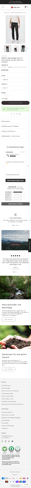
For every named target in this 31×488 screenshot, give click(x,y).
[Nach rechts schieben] (28, 49)
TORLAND (4, 56)
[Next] (28, 2)
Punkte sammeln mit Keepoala (10, 390)
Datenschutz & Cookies (7, 415)
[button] (4, 70)
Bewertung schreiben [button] (15, 204)
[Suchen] (28, 7)
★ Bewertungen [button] (29, 245)
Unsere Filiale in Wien (7, 398)
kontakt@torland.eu (7, 436)
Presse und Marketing (7, 425)
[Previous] (2, 2)
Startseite (6, 12)
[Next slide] (28, 166)
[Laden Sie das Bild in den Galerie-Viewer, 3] (23, 48)
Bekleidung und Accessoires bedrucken (12, 404)
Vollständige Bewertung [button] (12, 174)
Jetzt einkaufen (8, 319)
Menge (3, 92)
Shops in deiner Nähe (7, 396)
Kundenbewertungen (7, 393)
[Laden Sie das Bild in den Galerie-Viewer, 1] (7, 48)
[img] (9, 152)
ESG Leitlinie (4, 423)
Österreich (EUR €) (15, 472)
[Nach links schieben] (3, 49)
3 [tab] (16, 225)
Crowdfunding (5, 420)
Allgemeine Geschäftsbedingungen (11, 417)
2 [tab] (14, 225)
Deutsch (15, 474)
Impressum (4, 428)
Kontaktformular (6, 385)
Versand (10, 67)
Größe (3, 75)
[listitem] (15, 2)
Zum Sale (21, 2)
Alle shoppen (15, 244)
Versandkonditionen (6, 412)
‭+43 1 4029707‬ (5, 437)
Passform (4, 84)
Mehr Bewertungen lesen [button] (15, 180)
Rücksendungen (5, 388)
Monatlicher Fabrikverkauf (8, 401)
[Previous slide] (2, 166)
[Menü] (3, 7)
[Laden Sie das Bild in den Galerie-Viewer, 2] (15, 48)
